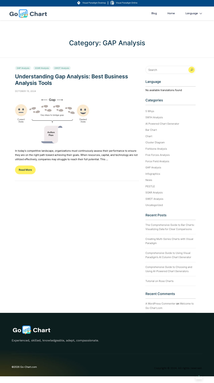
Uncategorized (154, 205)
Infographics (152, 173)
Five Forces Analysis (157, 155)
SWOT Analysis (62, 68)
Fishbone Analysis (156, 148)
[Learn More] (199, 376)
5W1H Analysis (154, 117)
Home (171, 13)
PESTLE (150, 186)
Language (192, 13)
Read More (25, 169)
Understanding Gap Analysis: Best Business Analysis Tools (71, 79)
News (148, 180)
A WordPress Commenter (160, 303)
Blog (154, 13)
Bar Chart (151, 129)
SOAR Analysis (42, 68)
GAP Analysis (23, 68)
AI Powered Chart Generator (162, 123)
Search (191, 70)
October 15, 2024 (25, 91)
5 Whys (149, 111)
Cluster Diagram (155, 142)
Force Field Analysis (157, 161)
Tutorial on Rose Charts (159, 281)
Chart (148, 136)
